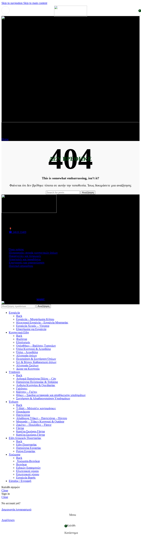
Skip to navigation (12, 3)
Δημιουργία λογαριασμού (16, 509)
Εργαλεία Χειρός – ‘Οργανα (32, 325)
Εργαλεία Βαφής (26, 477)
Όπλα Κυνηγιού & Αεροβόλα (33, 348)
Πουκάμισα (23, 411)
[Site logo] (70, 15)
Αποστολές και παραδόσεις (25, 259)
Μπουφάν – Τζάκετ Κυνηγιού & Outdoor (40, 421)
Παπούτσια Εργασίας (28, 447)
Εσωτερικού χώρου (27, 474)
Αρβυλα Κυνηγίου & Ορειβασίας (35, 385)
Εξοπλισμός (23, 342)
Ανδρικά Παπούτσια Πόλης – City (36, 378)
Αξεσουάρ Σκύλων (27, 365)
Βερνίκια (21, 464)
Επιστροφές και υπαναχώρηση (26, 262)
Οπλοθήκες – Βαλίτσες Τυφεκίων (36, 345)
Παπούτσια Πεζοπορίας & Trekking (37, 381)
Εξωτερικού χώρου (27, 471)
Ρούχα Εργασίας (25, 451)
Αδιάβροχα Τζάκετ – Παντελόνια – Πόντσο (41, 418)
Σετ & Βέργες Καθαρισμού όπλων (36, 362)
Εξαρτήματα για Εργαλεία (31, 329)
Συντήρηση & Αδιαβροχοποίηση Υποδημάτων (43, 398)
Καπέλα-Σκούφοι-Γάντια (30, 431)
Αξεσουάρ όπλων (26, 355)
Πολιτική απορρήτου (21, 265)
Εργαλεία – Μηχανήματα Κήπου (35, 319)
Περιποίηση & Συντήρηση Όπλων (36, 358)
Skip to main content (35, 3)
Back (19, 315)
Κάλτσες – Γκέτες (26, 391)
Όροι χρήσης (16, 249)
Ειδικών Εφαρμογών (28, 467)
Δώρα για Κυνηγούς (28, 368)
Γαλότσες (21, 388)
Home (5, 139)
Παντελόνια (23, 414)
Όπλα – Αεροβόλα (27, 352)
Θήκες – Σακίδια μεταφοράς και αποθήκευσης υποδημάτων (51, 395)
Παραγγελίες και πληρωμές (25, 256)
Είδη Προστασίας (26, 444)
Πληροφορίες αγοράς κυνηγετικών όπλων (33, 252)
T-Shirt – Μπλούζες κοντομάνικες (36, 408)
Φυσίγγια (21, 339)
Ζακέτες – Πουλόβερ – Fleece (33, 424)
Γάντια (20, 428)
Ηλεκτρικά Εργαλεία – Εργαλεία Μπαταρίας (42, 322)
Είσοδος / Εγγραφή (20, 480)
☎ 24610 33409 (17, 232)
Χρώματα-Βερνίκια (28, 461)
